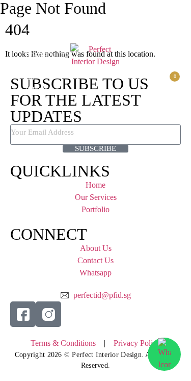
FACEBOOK (161, 30)
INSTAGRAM (167, 42)
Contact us (172, 62)
